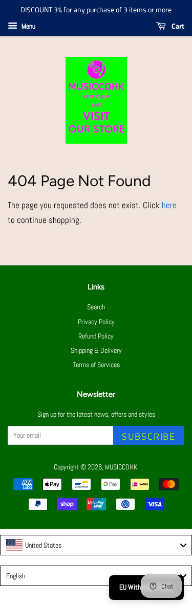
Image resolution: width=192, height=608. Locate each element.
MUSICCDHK (121, 466)
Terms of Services (96, 364)
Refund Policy (96, 336)
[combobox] (96, 545)
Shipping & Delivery (96, 350)
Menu (27, 26)
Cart (177, 25)
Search (96, 306)
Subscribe (149, 436)
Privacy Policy (96, 321)
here (169, 205)
